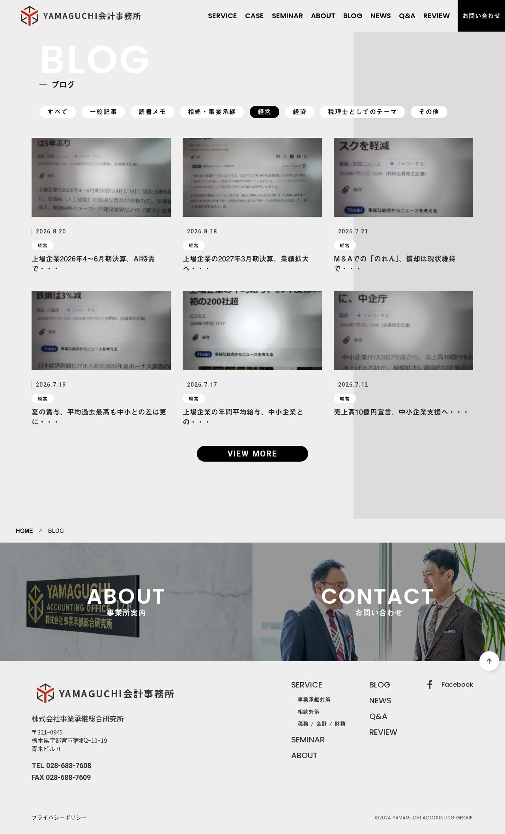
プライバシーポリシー (59, 818)
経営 (264, 112)
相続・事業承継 (212, 112)
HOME (24, 530)
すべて (57, 112)
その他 (429, 112)
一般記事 (103, 112)
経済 (300, 112)
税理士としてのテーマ (362, 112)
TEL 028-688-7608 (61, 765)
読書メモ (152, 112)
